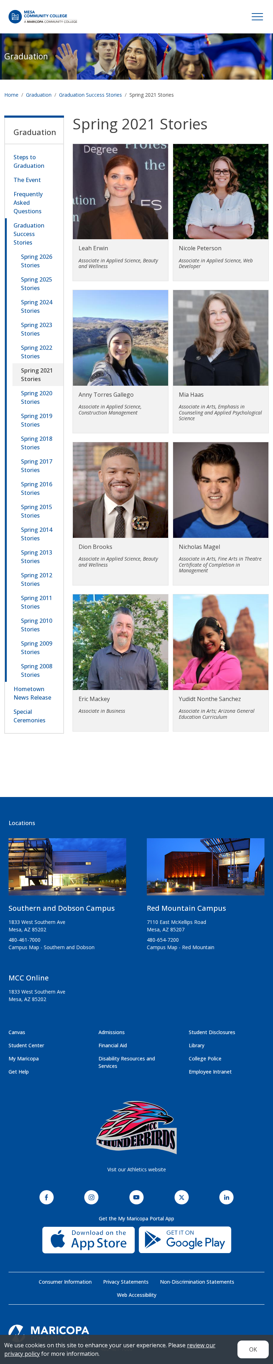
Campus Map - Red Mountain (180, 947)
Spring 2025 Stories (36, 284)
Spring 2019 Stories (36, 420)
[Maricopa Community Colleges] (136, 1333)
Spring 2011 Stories (36, 602)
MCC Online (29, 978)
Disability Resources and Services (126, 1062)
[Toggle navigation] (257, 17)
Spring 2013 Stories (36, 557)
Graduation (26, 56)
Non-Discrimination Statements (197, 1281)
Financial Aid (112, 1045)
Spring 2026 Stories (36, 261)
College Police (205, 1058)
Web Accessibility (136, 1294)
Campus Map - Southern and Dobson (52, 947)
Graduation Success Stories (90, 94)
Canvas (17, 1032)
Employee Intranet (210, 1071)
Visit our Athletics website (136, 1169)
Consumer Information (65, 1281)
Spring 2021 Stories (37, 375)
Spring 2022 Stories (36, 352)
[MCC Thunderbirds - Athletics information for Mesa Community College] (136, 1127)
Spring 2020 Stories (36, 397)
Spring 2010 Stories (36, 625)
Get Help (19, 1071)
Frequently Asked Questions (28, 202)
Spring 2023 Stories (36, 329)
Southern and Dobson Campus (62, 908)
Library (196, 1045)
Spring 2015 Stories (36, 511)
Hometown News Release (32, 693)
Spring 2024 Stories (36, 306)
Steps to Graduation (29, 161)
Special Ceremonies (30, 716)
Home (11, 94)
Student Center (26, 1045)
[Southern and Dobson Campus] (67, 870)
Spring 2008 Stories (36, 670)
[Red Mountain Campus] (205, 870)
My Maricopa (24, 1058)
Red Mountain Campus (186, 908)
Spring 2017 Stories (36, 466)
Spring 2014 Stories (36, 534)
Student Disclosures (212, 1032)
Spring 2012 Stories (36, 579)
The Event (27, 180)
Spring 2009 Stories (36, 648)
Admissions (111, 1032)
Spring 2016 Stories (36, 488)
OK (253, 1349)
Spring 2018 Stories (36, 443)
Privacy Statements (126, 1281)
